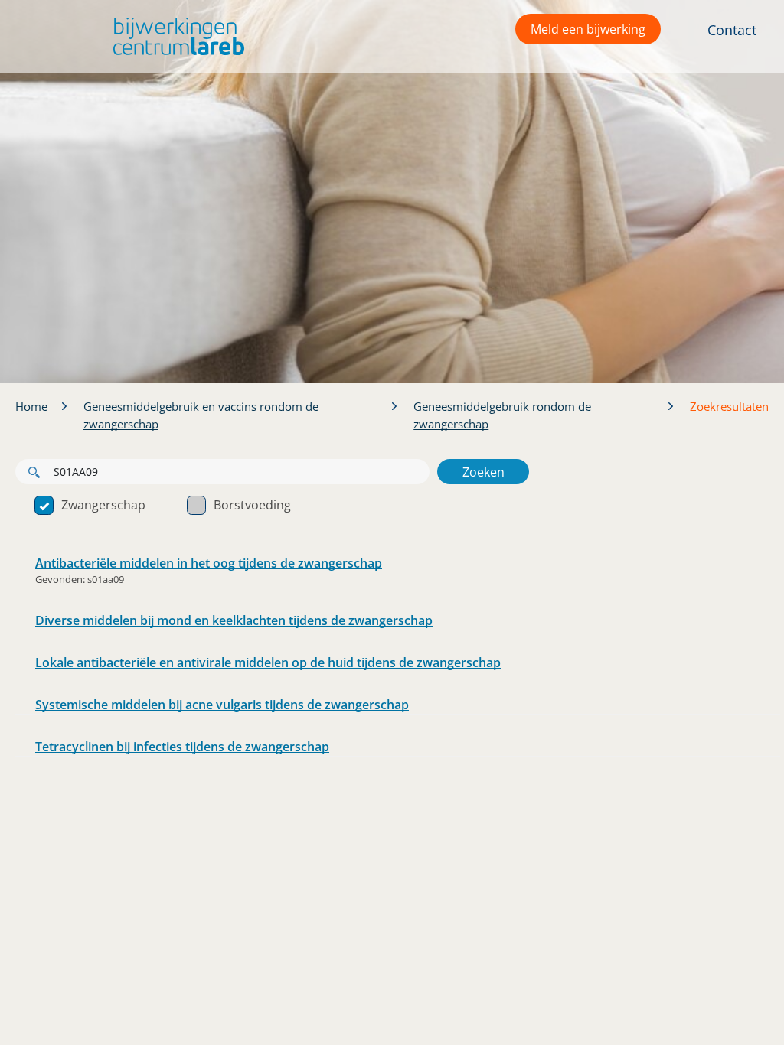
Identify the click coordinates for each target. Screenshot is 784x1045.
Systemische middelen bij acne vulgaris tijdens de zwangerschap (222, 704)
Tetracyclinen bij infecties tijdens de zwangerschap (182, 746)
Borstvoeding (252, 504)
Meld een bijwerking (588, 29)
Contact (731, 30)
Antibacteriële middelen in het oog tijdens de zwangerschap (208, 563)
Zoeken (483, 472)
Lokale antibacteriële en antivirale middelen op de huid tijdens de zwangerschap (268, 662)
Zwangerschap (103, 504)
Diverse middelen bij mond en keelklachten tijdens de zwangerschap (234, 620)
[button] (175, 36)
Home (31, 406)
